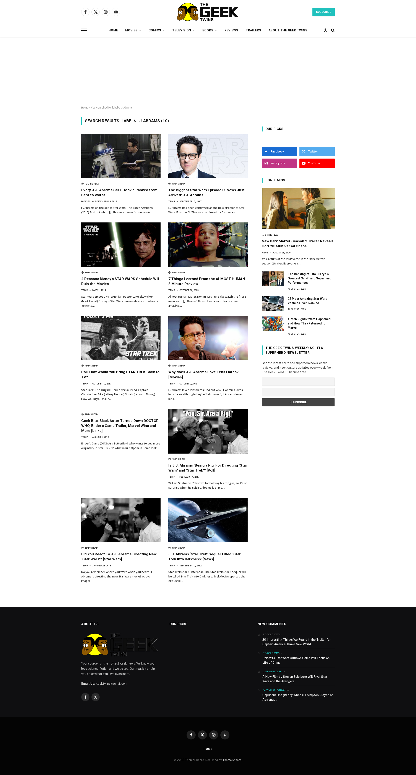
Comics (155, 30)
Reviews (231, 30)
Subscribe (323, 11)
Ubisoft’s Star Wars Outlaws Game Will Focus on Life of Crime (296, 660)
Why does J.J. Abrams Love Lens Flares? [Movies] (203, 374)
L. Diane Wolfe (271, 671)
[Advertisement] (208, 71)
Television (181, 30)
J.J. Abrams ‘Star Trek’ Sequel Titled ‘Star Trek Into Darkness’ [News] (204, 556)
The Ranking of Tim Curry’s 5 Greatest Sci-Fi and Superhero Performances (309, 278)
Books (207, 30)
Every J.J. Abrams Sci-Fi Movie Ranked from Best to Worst (119, 192)
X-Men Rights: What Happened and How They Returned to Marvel (309, 323)
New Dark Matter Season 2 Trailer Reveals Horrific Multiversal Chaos (297, 243)
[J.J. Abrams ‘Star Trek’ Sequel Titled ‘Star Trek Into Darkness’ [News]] (208, 520)
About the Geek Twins (288, 30)
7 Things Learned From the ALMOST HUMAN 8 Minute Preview (206, 281)
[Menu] (84, 30)
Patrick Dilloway (273, 690)
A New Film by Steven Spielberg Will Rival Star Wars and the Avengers (294, 679)
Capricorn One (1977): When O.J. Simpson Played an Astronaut (297, 697)
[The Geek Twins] (208, 12)
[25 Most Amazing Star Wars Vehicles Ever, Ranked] (273, 303)
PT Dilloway (270, 653)
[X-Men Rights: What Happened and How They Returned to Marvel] (273, 323)
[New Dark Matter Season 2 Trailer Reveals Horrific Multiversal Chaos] (298, 208)
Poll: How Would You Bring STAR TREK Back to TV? (120, 374)
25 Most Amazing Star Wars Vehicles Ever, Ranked (307, 301)
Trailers (253, 30)
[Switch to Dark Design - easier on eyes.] (325, 30)
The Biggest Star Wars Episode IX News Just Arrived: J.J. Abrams (206, 192)
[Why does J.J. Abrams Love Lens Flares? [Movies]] (208, 338)
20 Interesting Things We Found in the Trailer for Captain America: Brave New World (296, 642)
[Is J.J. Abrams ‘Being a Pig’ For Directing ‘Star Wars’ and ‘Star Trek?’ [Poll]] (208, 431)
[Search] (332, 30)
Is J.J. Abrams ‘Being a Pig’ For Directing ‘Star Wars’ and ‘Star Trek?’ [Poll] (207, 467)
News (265, 252)
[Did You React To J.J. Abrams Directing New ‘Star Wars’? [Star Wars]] (121, 520)
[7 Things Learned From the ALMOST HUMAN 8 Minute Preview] (208, 244)
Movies (131, 30)
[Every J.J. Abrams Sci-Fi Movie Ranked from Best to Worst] (121, 156)
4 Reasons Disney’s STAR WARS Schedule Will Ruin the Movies (120, 281)
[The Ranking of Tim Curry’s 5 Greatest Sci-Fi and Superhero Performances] (273, 278)
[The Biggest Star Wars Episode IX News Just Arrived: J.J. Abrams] (208, 156)
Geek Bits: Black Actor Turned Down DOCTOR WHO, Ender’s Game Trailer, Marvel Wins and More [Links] (120, 425)
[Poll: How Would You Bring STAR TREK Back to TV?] (121, 338)
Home (113, 30)
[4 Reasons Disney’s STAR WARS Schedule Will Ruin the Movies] (121, 244)
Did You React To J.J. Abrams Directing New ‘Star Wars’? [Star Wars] (118, 556)
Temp (171, 201)
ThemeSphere (232, 760)
